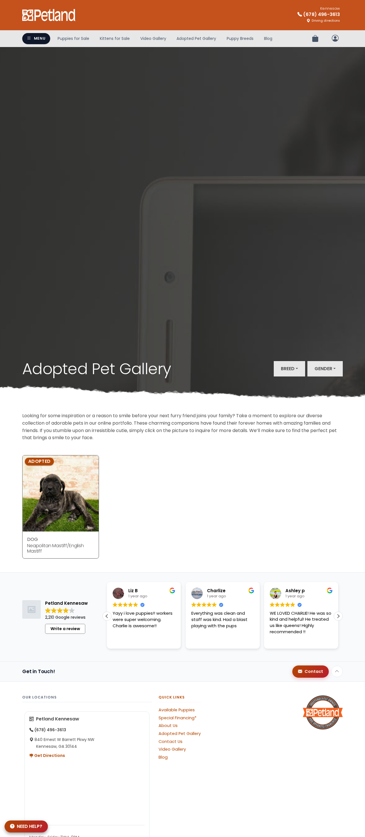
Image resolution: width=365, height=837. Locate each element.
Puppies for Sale (73, 38)
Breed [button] (288, 368)
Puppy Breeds (240, 38)
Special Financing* (177, 718)
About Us (168, 725)
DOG (32, 539)
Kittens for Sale (115, 38)
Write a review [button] (65, 629)
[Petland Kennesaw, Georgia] (49, 15)
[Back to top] (337, 671)
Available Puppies (177, 710)
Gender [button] (323, 368)
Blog (268, 38)
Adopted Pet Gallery (196, 38)
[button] (338, 616)
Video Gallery (153, 38)
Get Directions (49, 755)
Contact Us (170, 741)
